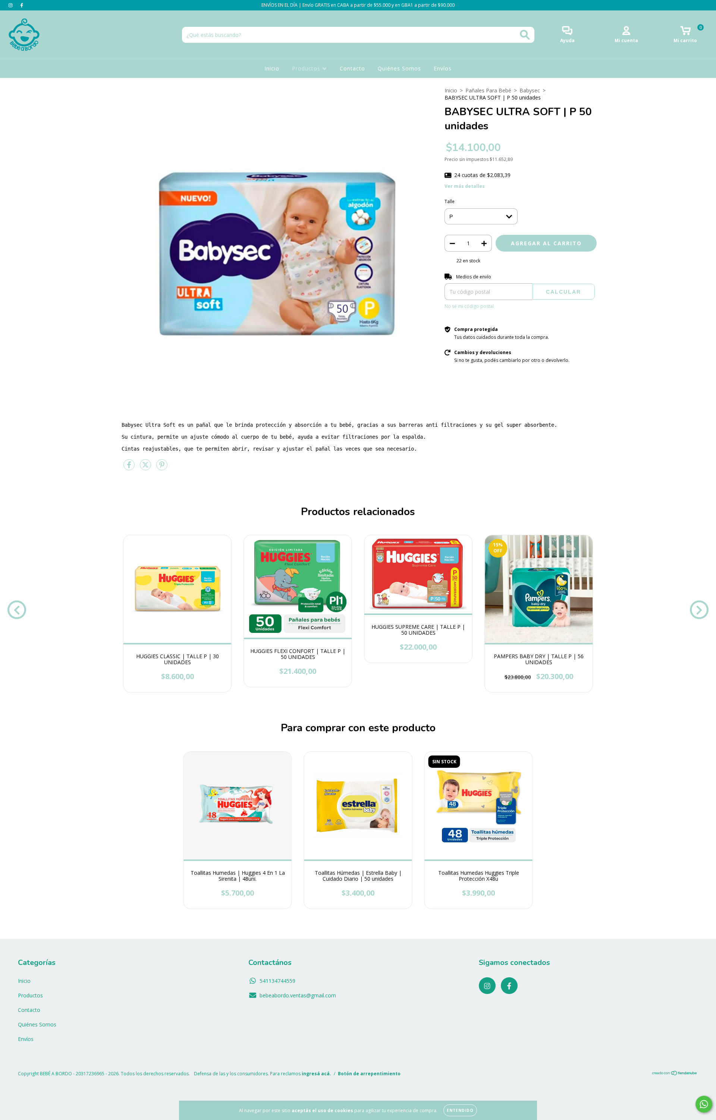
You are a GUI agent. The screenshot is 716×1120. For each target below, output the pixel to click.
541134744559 (277, 980)
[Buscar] (525, 35)
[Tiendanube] (674, 1074)
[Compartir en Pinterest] (161, 467)
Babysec (529, 90)
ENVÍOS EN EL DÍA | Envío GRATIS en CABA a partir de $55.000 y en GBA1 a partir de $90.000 (358, 5)
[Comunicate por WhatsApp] (703, 1104)
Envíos (443, 68)
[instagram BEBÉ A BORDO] (11, 5)
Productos (307, 68)
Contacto (352, 68)
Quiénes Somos (399, 68)
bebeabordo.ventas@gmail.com (298, 995)
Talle (450, 201)
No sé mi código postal (469, 306)
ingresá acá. (316, 1073)
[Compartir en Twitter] (146, 467)
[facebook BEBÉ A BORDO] (21, 5)
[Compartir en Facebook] (129, 467)
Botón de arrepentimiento (369, 1073)
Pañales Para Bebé (488, 90)
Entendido (460, 1110)
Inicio (271, 68)
